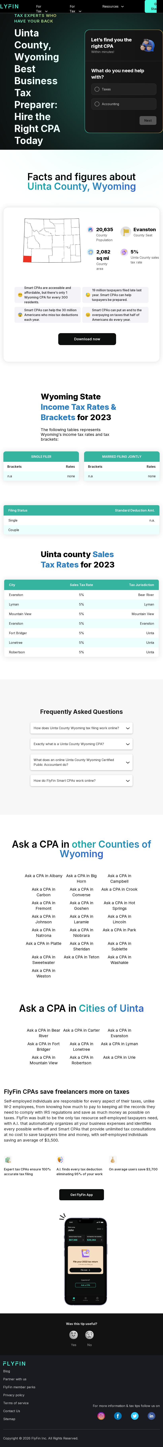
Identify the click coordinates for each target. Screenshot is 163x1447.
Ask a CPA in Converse (81, 892)
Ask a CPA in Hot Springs (119, 905)
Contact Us (11, 1411)
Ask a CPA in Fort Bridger (43, 1046)
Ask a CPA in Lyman (119, 1043)
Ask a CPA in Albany (43, 875)
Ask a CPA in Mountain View (44, 1060)
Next (148, 120)
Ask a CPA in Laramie (81, 919)
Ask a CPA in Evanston (119, 1033)
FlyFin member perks (19, 1387)
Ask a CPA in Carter (81, 1030)
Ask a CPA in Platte (43, 943)
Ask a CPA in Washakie (119, 960)
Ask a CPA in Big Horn (81, 878)
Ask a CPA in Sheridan (81, 946)
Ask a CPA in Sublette (119, 946)
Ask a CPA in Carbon (43, 892)
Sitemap (9, 1419)
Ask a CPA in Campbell (119, 878)
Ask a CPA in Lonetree (81, 1046)
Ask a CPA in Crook (119, 889)
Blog (6, 1371)
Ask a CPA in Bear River (43, 1033)
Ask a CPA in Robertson (81, 1060)
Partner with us (14, 1379)
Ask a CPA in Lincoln (119, 919)
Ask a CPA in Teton (81, 957)
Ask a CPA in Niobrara (81, 932)
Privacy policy (13, 1395)
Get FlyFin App (81, 1195)
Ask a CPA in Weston (43, 973)
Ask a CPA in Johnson (43, 919)
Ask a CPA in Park (119, 929)
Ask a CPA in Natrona (43, 932)
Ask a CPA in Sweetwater (43, 960)
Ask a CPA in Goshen (81, 905)
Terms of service (16, 1403)
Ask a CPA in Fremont (43, 905)
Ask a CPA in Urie (119, 1057)
